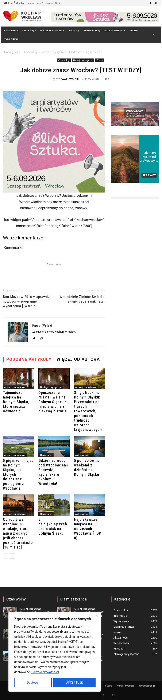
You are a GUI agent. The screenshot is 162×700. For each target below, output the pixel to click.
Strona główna (11, 52)
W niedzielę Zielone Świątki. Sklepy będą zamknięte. (82, 299)
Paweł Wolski (70, 79)
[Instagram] (155, 3)
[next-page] (12, 556)
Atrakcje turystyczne (53, 52)
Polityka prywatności (45, 672)
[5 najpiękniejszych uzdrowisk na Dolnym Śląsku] (53, 505)
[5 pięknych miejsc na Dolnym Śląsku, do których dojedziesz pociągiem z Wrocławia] (18, 446)
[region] (54, 652)
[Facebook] (150, 3)
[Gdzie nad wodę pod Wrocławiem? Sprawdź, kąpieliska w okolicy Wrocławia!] (53, 446)
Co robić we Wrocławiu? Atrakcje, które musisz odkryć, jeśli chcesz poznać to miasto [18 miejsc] (18, 533)
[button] (154, 35)
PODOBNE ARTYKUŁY (28, 359)
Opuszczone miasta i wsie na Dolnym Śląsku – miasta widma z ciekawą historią (52, 401)
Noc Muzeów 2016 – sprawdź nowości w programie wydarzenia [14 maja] (26, 301)
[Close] (96, 615)
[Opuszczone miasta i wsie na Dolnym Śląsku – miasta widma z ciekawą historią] (53, 378)
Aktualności (46, 455)
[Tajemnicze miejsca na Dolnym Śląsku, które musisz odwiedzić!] (18, 378)
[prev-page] (5, 556)
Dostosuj (33, 682)
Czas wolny (30, 52)
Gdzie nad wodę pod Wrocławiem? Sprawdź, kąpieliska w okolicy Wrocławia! (53, 472)
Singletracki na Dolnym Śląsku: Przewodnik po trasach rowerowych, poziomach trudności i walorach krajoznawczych (88, 411)
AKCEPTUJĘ (74, 682)
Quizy (100, 60)
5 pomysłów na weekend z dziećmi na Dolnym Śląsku (87, 467)
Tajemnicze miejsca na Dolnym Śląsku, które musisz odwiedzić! (16, 401)
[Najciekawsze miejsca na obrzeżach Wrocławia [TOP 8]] (89, 505)
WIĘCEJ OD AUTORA (78, 359)
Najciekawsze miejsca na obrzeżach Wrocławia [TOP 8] (87, 528)
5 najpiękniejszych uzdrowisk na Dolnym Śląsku (52, 526)
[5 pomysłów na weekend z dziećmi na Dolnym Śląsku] (89, 446)
